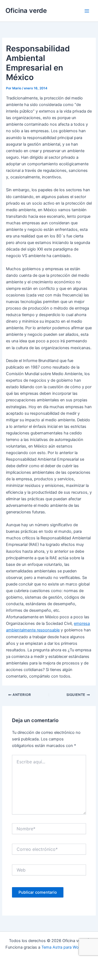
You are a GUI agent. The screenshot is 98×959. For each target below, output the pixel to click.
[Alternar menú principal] (87, 11)
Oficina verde (26, 10)
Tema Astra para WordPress (67, 947)
